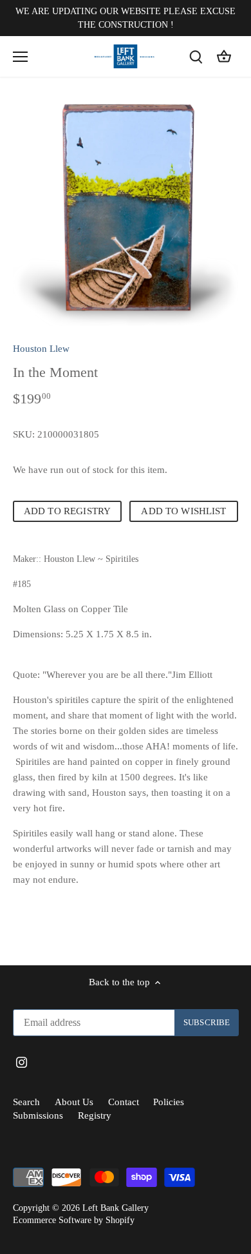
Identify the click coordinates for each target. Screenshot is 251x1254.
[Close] (235, 517)
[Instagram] (136, 717)
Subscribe (191, 677)
